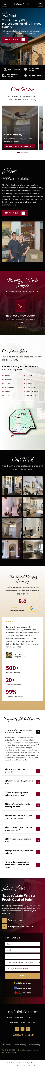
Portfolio (13, 1022)
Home (9, 1018)
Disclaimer (11, 1066)
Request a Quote (13, 40)
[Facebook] (17, 1029)
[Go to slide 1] (18, 152)
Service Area (32, 1018)
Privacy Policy (21, 1066)
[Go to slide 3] (25, 152)
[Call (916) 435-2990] (4, 4)
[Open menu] (40, 4)
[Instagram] (22, 1029)
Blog (23, 1022)
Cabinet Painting (34, 1045)
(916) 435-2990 (10, 1050)
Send (22, 976)
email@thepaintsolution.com (29, 1050)
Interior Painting (7, 1045)
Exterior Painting (20, 1045)
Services (19, 1018)
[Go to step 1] (20, 327)
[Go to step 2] (23, 327)
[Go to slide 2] (22, 152)
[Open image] (12, 485)
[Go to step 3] (26, 327)
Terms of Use (33, 1066)
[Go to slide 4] (27, 152)
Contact (32, 1022)
